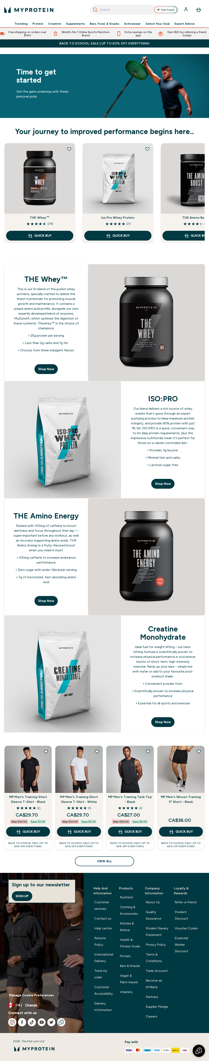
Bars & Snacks (130, 966)
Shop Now (46, 369)
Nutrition (126, 897)
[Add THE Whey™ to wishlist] (69, 149)
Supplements (75, 23)
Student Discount (181, 915)
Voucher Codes (186, 928)
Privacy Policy (156, 944)
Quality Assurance (153, 915)
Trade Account (157, 970)
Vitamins (126, 992)
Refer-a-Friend (185, 902)
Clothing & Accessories (129, 910)
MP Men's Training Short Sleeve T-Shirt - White (79, 799)
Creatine (54, 23)
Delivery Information (103, 1007)
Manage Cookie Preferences (31, 995)
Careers (151, 1016)
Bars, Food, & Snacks (104, 23)
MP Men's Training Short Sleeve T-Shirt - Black (28, 799)
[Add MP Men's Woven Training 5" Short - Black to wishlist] (199, 751)
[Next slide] (201, 198)
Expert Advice (185, 23)
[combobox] (134, 10)
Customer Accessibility (103, 990)
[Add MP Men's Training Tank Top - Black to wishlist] (148, 751)
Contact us (102, 918)
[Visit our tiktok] (32, 1022)
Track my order (100, 974)
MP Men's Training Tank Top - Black (130, 799)
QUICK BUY (43, 235)
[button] (199, 1051)
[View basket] (198, 10)
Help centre (103, 928)
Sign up (22, 896)
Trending (21, 23)
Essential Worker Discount (181, 944)
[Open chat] (61, 1022)
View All (104, 861)
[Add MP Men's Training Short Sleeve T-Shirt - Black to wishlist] (46, 751)
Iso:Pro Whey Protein (118, 217)
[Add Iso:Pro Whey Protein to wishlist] (147, 149)
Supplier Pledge (157, 1006)
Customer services (101, 905)
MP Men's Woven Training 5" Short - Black (181, 799)
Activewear (132, 23)
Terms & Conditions (154, 958)
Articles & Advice (127, 927)
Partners (152, 997)
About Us (153, 902)
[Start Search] (95, 10)
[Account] (186, 10)
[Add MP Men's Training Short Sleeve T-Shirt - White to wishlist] (97, 751)
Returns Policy (100, 941)
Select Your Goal (158, 23)
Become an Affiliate (154, 984)
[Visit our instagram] (12, 1022)
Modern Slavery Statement (157, 932)
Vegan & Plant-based (129, 979)
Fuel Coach (168, 9)
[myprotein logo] (28, 10)
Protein (37, 23)
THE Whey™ (40, 217)
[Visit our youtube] (42, 1022)
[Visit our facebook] (22, 1022)
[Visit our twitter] (51, 1022)
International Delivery (103, 958)
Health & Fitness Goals (130, 943)
